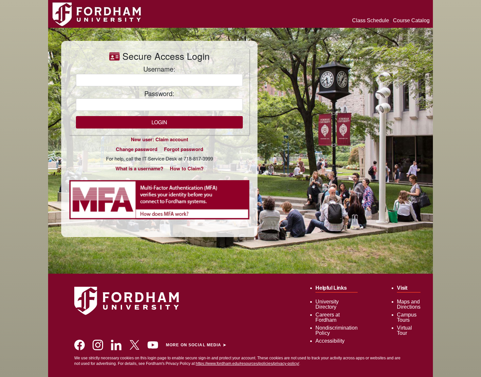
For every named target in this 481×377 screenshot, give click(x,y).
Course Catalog (411, 20)
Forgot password (183, 149)
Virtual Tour (404, 330)
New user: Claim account (159, 139)
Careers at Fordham (327, 317)
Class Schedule (370, 20)
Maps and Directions (408, 304)
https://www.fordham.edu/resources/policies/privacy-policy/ (247, 363)
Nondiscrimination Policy (336, 330)
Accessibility (330, 341)
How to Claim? (187, 168)
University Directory (327, 304)
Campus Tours (407, 317)
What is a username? (139, 168)
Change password (136, 149)
